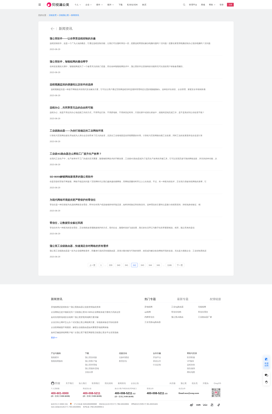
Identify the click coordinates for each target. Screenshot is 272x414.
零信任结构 (176, 312)
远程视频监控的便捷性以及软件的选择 (71, 84)
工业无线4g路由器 (152, 322)
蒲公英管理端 (91, 365)
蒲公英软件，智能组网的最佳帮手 (69, 61)
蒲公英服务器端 (92, 368)
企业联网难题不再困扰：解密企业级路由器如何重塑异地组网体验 (80, 327)
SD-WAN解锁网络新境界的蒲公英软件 (71, 176)
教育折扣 (123, 361)
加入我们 (83, 383)
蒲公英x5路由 (177, 317)
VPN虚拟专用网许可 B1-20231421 (144, 404)
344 (150, 265)
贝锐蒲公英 (64, 15)
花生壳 (195, 383)
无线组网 (202, 307)
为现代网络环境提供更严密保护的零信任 (73, 199)
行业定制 (157, 365)
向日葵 (173, 383)
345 (158, 265)
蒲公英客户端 (91, 361)
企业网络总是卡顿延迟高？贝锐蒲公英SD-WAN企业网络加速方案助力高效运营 (85, 312)
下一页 (180, 265)
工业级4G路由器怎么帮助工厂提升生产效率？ (76, 153)
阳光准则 (109, 383)
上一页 (92, 265)
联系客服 (191, 357)
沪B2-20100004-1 (97, 407)
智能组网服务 (57, 361)
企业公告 (135, 383)
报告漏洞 (191, 368)
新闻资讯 (75, 15)
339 (110, 265)
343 (142, 265)
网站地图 (191, 372)
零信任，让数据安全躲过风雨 (66, 222)
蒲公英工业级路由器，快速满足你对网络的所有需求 (79, 246)
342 (134, 265)
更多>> (54, 337)
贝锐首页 (53, 15)
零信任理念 (203, 312)
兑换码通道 (124, 357)
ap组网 (147, 312)
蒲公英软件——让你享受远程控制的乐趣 (73, 38)
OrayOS (217, 383)
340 (118, 265)
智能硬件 (55, 357)
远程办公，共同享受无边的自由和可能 (71, 107)
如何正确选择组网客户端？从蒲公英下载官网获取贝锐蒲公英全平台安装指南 (84, 332)
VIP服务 (190, 361)
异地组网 (148, 307)
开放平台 (157, 357)
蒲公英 (184, 383)
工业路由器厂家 (205, 317)
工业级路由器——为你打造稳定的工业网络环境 (76, 130)
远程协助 (191, 365)
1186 (169, 265)
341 (126, 265)
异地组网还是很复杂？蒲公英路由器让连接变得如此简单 (76, 307)
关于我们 (70, 383)
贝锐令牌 (89, 372)
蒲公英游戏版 (91, 357)
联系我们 (96, 383)
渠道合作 (157, 361)
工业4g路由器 (177, 307)
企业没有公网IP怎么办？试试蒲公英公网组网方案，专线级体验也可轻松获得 (84, 322)
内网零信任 (149, 317)
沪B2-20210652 (122, 404)
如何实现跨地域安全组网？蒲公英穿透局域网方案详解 (75, 317)
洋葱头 (206, 383)
